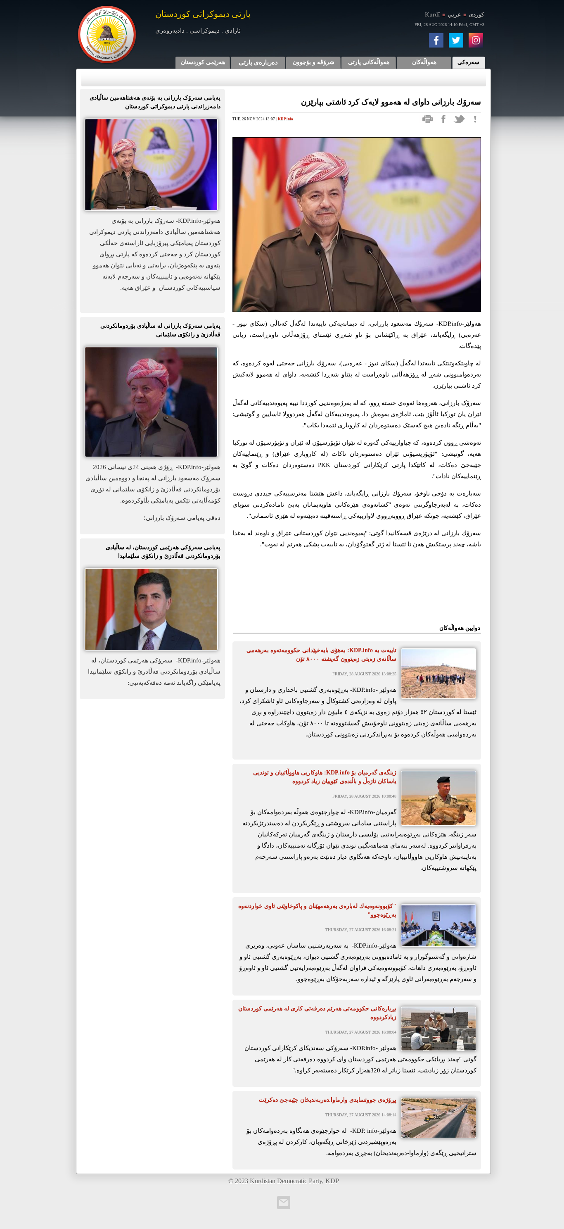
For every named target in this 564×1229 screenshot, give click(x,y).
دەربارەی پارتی (258, 62)
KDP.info (285, 119)
